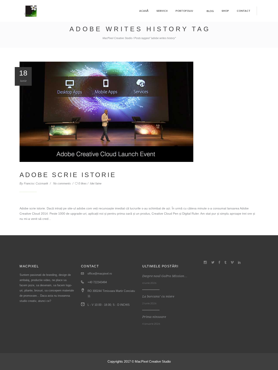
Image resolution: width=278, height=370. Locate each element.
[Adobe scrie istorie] (106, 111)
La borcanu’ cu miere (158, 296)
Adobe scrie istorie (68, 174)
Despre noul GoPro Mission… (164, 276)
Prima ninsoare (154, 317)
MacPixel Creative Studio (117, 38)
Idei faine (95, 183)
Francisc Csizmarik (36, 183)
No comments (62, 183)
